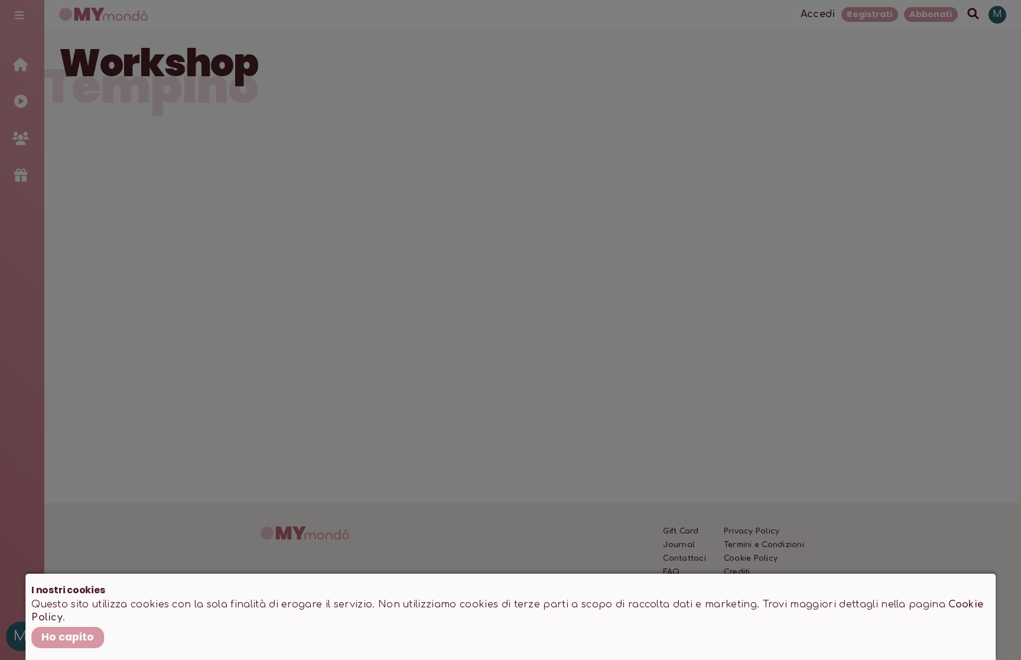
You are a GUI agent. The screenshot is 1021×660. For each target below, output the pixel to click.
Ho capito (67, 637)
